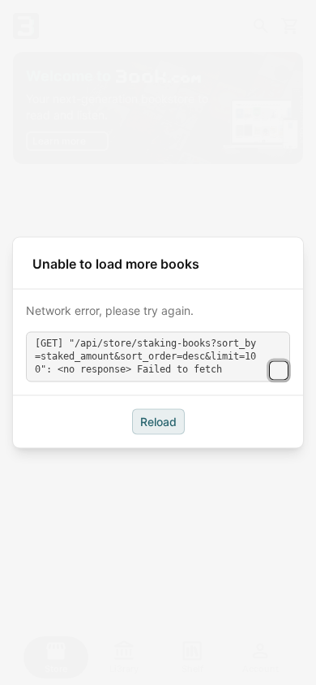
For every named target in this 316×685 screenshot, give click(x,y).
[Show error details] (278, 370)
